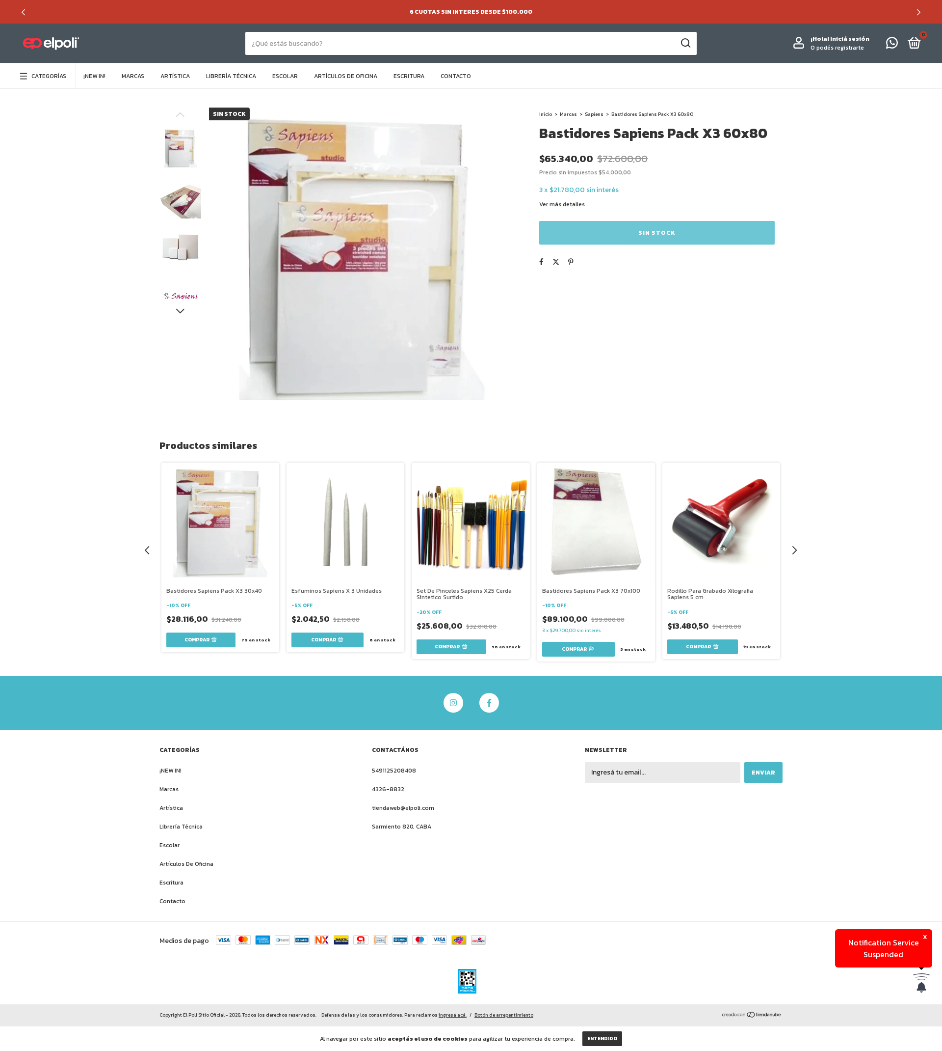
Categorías (48, 76)
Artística (175, 76)
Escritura (408, 76)
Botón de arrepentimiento (503, 1015)
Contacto (456, 76)
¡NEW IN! (94, 76)
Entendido (602, 1038)
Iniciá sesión (849, 38)
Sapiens (594, 114)
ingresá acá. (453, 1015)
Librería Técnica (231, 76)
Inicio (545, 114)
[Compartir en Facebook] (541, 262)
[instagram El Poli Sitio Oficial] (453, 703)
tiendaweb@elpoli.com (403, 807)
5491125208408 (394, 770)
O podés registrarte (837, 47)
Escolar (285, 76)
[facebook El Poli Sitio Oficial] (489, 703)
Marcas (133, 76)
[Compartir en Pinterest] (571, 262)
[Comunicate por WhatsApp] (892, 45)
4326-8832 (388, 789)
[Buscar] (685, 43)
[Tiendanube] (752, 1016)
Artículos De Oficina (345, 76)
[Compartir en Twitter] (555, 262)
